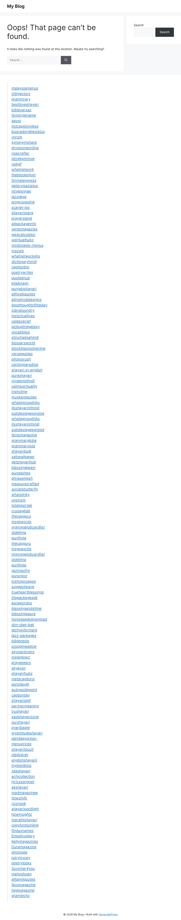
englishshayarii (24, 760)
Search (139, 25)
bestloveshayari (25, 104)
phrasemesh (22, 478)
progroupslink (23, 202)
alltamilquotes (23, 879)
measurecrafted (25, 484)
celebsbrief (21, 321)
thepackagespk (24, 597)
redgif (16, 164)
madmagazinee (24, 792)
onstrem (18, 500)
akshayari (19, 787)
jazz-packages (23, 635)
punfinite (18, 538)
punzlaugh (20, 684)
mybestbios (21, 765)
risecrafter (20, 153)
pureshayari (21, 375)
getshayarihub (23, 462)
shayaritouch (22, 749)
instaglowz (20, 657)
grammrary (20, 99)
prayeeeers (21, 662)
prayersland (21, 218)
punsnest (19, 576)
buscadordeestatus (28, 131)
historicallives (23, 316)
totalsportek (21, 505)
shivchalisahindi (25, 337)
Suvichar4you (23, 868)
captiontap (20, 695)
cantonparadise (24, 364)
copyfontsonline (25, 825)
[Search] (66, 60)
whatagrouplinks (25, 402)
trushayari (20, 711)
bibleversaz (21, 110)
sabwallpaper (23, 456)
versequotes (22, 353)
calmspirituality (24, 386)
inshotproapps (23, 581)
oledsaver (19, 754)
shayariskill (21, 700)
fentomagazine (24, 435)
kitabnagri (20, 283)
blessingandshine (26, 608)
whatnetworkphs (25, 256)
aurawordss (21, 603)
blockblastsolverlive (28, 348)
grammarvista (23, 446)
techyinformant (24, 630)
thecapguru (21, 516)
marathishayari (24, 820)
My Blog (16, 6)
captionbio (20, 267)
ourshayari (20, 722)
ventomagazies (24, 229)
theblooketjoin (23, 175)
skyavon (18, 668)
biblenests (20, 641)
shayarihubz (22, 673)
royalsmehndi (23, 380)
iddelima (18, 532)
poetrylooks (21, 863)
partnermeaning (25, 706)
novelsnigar (21, 191)
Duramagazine (23, 847)
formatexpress (23, 180)
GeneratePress (108, 914)
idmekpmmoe (23, 158)
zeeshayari (20, 771)
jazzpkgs (19, 196)
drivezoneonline (25, 148)
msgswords (21, 521)
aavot (16, 120)
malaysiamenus (24, 88)
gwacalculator (23, 234)
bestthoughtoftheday (29, 305)
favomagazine (23, 884)
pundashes (20, 473)
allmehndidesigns (26, 299)
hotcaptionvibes (25, 126)
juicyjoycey (20, 857)
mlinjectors (20, 93)
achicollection (23, 776)
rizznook (18, 803)
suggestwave (22, 586)
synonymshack (24, 142)
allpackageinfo (23, 223)
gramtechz (20, 895)
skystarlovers (22, 652)
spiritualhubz (22, 240)
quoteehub (20, 278)
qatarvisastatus (24, 185)
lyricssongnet (22, 781)
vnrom (16, 137)
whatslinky (20, 494)
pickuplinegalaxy (25, 326)
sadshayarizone (25, 716)
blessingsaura (23, 613)
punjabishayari (24, 288)
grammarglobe (24, 440)
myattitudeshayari (26, 733)
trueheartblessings (27, 592)
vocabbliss (20, 332)
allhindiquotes (23, 294)
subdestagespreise (27, 413)
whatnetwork (22, 169)
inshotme (19, 391)
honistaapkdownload (29, 619)
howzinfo (19, 798)
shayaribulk (21, 451)
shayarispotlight (25, 809)
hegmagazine (22, 890)
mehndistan (21, 874)
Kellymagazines (24, 841)
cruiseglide (20, 511)
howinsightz (21, 814)
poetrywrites (22, 272)
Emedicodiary (23, 836)
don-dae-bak (22, 624)
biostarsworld (23, 343)
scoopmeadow (24, 646)
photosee (19, 852)
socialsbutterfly (24, 489)
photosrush (21, 359)
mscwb (17, 251)
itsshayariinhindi (25, 408)
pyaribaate (20, 727)
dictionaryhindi (24, 261)
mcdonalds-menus (27, 245)
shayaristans (22, 212)
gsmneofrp (20, 570)
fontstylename (23, 115)
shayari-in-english (26, 370)
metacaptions (23, 679)
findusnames (22, 830)
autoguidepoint (24, 689)
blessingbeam (23, 467)
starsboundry (22, 310)
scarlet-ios (20, 207)
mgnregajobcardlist (28, 527)
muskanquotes (24, 397)
